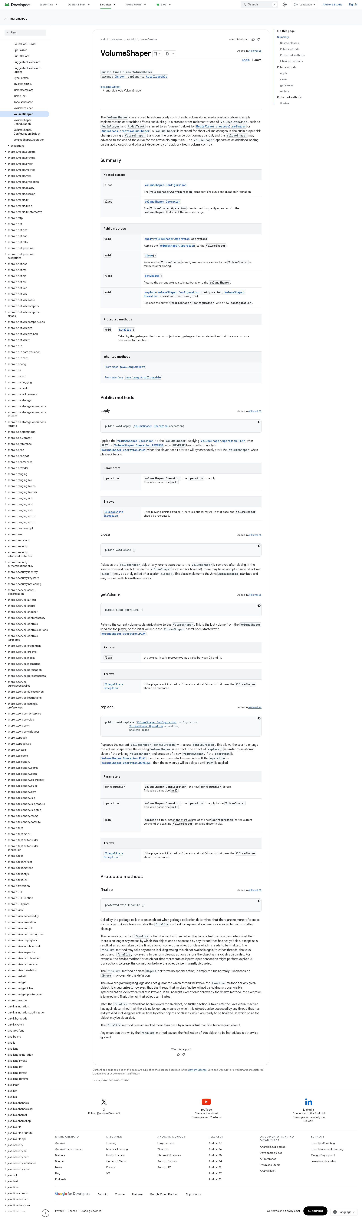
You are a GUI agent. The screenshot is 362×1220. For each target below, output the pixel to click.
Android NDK (267, 1171)
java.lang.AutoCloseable (143, 377)
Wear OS (162, 1149)
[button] (24, 146)
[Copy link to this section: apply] (113, 411)
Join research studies (323, 1161)
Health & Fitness (115, 1155)
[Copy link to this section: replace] (117, 707)
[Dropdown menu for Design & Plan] (90, 4)
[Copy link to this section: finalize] (116, 890)
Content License (197, 1069)
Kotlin (246, 60)
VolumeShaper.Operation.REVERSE (138, 445)
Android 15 (215, 1155)
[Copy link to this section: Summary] (125, 161)
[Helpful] (253, 39)
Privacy (110, 1167)
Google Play (134, 4)
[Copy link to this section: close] (113, 535)
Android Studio (333, 4)
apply (149, 239)
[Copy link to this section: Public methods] (138, 398)
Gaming (111, 1143)
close (149, 255)
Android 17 (215, 1143)
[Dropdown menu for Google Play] (147, 4)
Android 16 (215, 1149)
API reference (16, 18)
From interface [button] (133, 377)
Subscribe (315, 1211)
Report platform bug (323, 1143)
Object (119, 76)
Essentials (46, 4)
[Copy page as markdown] (167, 54)
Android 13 (215, 1167)
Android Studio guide (272, 1146)
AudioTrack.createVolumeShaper (125, 131)
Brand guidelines (91, 1210)
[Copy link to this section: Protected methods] (146, 877)
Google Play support (323, 1155)
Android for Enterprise (68, 1149)
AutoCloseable (156, 76)
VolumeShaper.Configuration (165, 185)
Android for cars (167, 1161)
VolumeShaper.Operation (162, 201)
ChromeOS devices (169, 1155)
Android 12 (215, 1173)
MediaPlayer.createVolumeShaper (221, 126)
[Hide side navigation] (45, 1213)
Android (60, 1143)
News (58, 1167)
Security (60, 1155)
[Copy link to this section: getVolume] (123, 594)
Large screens (165, 1143)
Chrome (120, 1194)
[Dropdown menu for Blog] (171, 4)
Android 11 (215, 1179)
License (72, 1210)
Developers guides (271, 1152)
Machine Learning (117, 1149)
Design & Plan (76, 4)
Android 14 (215, 1161)
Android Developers (111, 39)
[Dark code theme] (259, 422)
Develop (105, 4)
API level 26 (255, 50)
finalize (125, 329)
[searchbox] (25, 33)
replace (150, 292)
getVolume (152, 276)
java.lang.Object (110, 86)
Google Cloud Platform (164, 1194)
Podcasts (60, 1179)
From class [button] (125, 367)
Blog (163, 4)
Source (59, 1161)
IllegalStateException (113, 513)
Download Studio (270, 1165)
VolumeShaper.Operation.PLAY (223, 441)
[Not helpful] (259, 39)
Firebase (137, 1194)
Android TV (164, 1167)
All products (193, 1194)
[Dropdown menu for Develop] (116, 4)
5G (108, 1173)
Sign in (352, 4)
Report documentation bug (327, 1149)
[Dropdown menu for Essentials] (58, 4)
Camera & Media (116, 1161)
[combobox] (259, 4)
